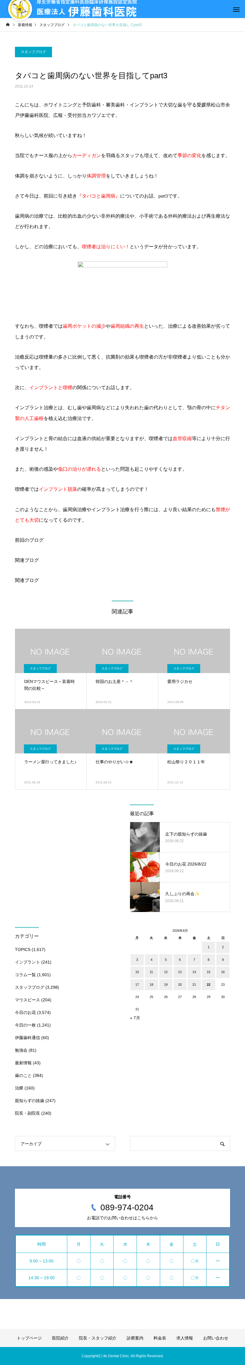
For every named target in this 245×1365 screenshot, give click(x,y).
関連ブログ (27, 560)
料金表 (160, 1338)
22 (208, 984)
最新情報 (23, 1062)
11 (151, 972)
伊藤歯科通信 (27, 1037)
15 (208, 972)
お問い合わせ (215, 1338)
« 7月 (135, 1017)
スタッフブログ (33, 52)
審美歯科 (115, 104)
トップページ (29, 1338)
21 (194, 984)
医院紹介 (60, 1338)
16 (223, 972)
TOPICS (22, 949)
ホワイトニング (60, 104)
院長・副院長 (27, 1113)
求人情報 (184, 1338)
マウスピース (27, 999)
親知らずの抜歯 (29, 1100)
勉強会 (21, 1050)
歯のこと (23, 1075)
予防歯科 (91, 104)
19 (166, 984)
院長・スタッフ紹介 (98, 1338)
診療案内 (135, 1338)
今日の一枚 (25, 1025)
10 (137, 972)
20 (180, 984)
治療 (19, 1088)
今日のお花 (25, 1012)
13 (180, 972)
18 (151, 984)
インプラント (144, 104)
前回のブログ (29, 540)
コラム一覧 (25, 974)
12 (166, 972)
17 (137, 984)
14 (194, 972)
